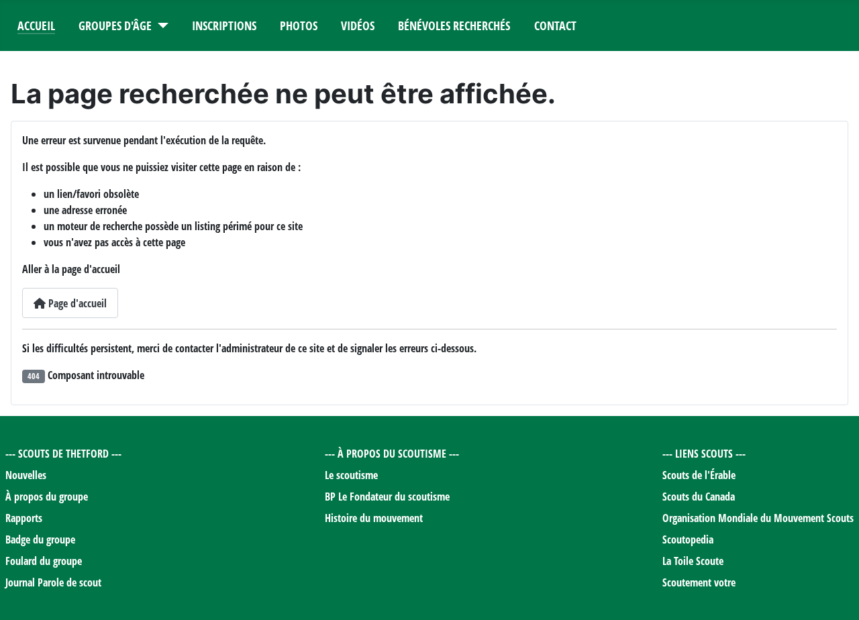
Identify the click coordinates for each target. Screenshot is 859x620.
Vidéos (357, 25)
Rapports (23, 518)
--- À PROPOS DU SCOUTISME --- (392, 453)
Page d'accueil (76, 303)
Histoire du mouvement (374, 518)
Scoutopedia (687, 539)
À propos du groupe (46, 496)
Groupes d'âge (115, 25)
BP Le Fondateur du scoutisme (387, 496)
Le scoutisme (351, 475)
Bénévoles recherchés (454, 25)
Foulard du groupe (43, 561)
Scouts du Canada (698, 496)
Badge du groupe (40, 539)
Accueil (36, 25)
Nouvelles (25, 475)
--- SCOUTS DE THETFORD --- (63, 453)
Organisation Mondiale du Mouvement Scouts (758, 518)
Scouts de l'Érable (699, 475)
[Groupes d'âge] (160, 25)
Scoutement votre (699, 582)
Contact (555, 25)
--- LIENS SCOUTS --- (704, 453)
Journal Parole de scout (53, 582)
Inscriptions (224, 25)
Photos (298, 25)
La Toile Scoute (692, 561)
